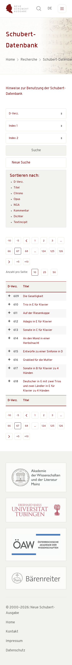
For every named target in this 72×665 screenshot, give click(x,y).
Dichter (18, 216)
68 (26, 251)
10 (35, 272)
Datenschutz (15, 650)
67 (17, 251)
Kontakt (12, 632)
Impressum (14, 641)
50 (54, 272)
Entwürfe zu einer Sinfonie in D (43, 351)
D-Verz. (18, 182)
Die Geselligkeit (33, 296)
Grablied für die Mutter (37, 360)
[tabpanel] (36, 46)
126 (61, 251)
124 (44, 251)
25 (44, 272)
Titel (17, 187)
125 (52, 251)
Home (10, 622)
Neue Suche (21, 162)
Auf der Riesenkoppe (36, 313)
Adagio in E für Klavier (37, 321)
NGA (17, 205)
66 (9, 251)
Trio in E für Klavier (35, 304)
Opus (17, 199)
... (61, 241)
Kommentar (21, 210)
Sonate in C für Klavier (37, 330)
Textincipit (20, 222)
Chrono (18, 193)
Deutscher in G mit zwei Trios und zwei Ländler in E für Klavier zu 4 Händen (42, 386)
